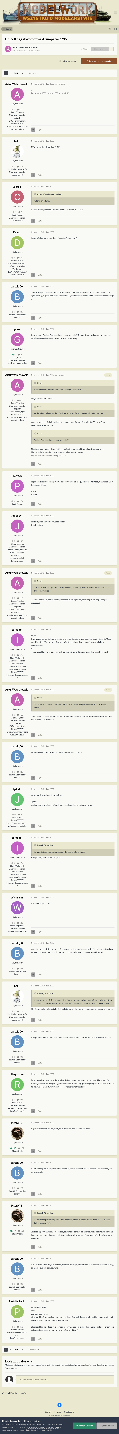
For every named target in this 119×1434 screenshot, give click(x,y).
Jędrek (17, 789)
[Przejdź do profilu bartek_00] (17, 296)
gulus (16, 329)
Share (85, 49)
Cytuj (40, 129)
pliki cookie (36, 1424)
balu (16, 141)
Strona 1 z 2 (33, 73)
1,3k (22, 1148)
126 (21, 923)
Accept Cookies (85, 1425)
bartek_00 (17, 286)
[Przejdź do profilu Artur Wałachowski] (8, 49)
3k (21, 354)
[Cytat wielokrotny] (33, 130)
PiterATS (16, 1122)
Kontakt (58, 1412)
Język (47, 1412)
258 (21, 1327)
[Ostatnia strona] (23, 73)
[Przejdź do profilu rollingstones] (17, 1084)
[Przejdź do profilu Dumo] (17, 242)
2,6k (21, 501)
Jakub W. (16, 515)
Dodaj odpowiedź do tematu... (34, 1379)
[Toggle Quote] (35, 194)
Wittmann (17, 897)
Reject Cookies (107, 1425)
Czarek (16, 186)
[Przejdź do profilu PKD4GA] (17, 486)
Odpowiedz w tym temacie (99, 61)
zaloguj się (87, 1365)
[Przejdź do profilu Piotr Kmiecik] (17, 1311)
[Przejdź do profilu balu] (17, 151)
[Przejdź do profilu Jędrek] (17, 799)
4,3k (21, 257)
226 (21, 312)
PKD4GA (16, 475)
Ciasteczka (69, 1412)
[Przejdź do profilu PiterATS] (17, 1133)
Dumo (16, 232)
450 (21, 541)
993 (21, 1100)
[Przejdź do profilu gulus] (17, 339)
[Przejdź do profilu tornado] (17, 639)
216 (21, 166)
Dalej (16, 73)
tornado (17, 629)
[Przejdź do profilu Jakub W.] (17, 526)
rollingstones (17, 1074)
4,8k (21, 655)
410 (21, 109)
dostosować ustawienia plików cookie (43, 1427)
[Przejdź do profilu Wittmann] (17, 907)
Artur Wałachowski (28, 47)
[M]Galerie (35, 50)
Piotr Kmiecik (17, 1301)
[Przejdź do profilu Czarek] (17, 197)
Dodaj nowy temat (67, 61)
